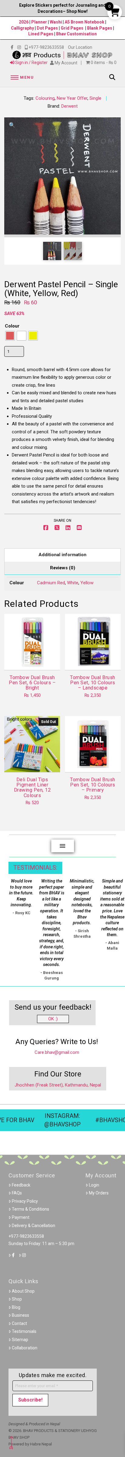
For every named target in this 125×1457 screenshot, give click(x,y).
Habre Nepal (41, 1444)
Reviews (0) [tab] (62, 568)
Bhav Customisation (76, 33)
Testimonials (24, 1331)
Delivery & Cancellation (33, 1225)
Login (94, 1185)
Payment (20, 1217)
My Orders (99, 1192)
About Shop (23, 1291)
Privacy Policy (25, 1201)
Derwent (69, 106)
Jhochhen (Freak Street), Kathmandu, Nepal (58, 1085)
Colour (12, 326)
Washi (56, 22)
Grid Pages (72, 28)
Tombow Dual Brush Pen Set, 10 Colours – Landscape (92, 683)
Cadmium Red (51, 582)
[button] (21, 77)
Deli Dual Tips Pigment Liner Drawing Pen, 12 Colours (32, 787)
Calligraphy (23, 28)
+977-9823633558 (26, 1236)
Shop (17, 1299)
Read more (32, 762)
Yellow (86, 582)
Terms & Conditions (30, 1209)
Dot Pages (47, 28)
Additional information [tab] (62, 554)
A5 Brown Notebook (85, 22)
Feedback (21, 1185)
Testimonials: (35, 867)
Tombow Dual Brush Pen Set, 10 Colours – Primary (92, 785)
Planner (39, 22)
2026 (24, 22)
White (72, 582)
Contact (19, 1323)
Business (20, 1315)
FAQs (17, 1192)
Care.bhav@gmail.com (57, 1052)
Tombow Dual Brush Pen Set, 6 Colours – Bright (32, 683)
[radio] (10, 335)
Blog (16, 1307)
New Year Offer (72, 98)
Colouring (45, 98)
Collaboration (24, 1347)
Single (95, 98)
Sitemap (20, 1339)
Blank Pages (99, 28)
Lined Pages (41, 33)
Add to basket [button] (34, 659)
